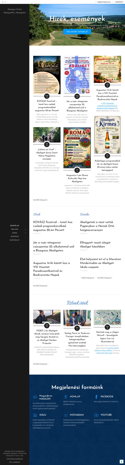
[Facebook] (2, 2)
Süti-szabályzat (14, 462)
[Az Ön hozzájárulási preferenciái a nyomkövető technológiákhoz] (121, 461)
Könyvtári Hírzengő (104, 353)
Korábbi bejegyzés (40, 200)
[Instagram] (5, 2)
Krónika (84, 214)
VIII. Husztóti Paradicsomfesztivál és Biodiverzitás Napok (107, 105)
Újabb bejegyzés (87, 278)
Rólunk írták (77, 303)
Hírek (36, 214)
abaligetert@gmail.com (104, 2)
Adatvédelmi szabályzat (15, 459)
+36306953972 (119, 2)
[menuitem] (15, 226)
